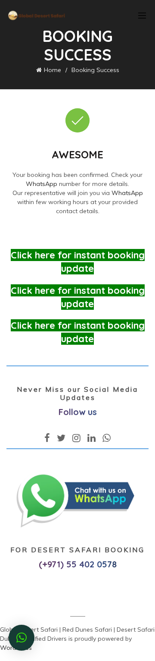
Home (52, 70)
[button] (21, 638)
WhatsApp (41, 184)
